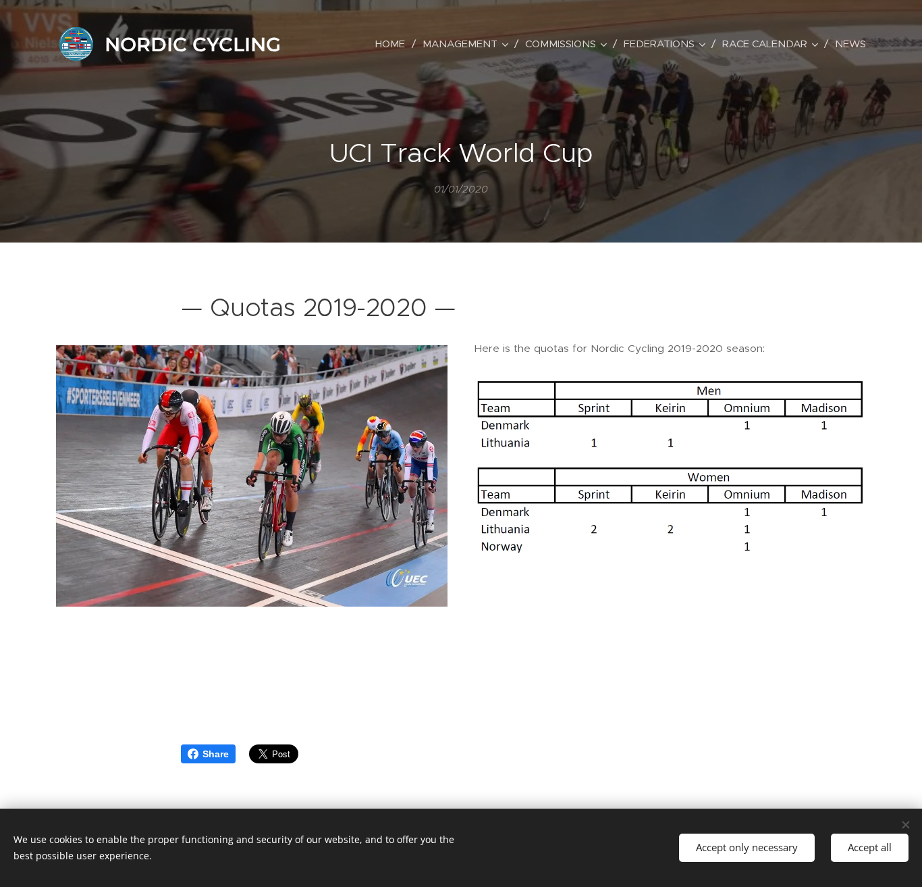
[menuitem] (394, 44)
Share (215, 754)
